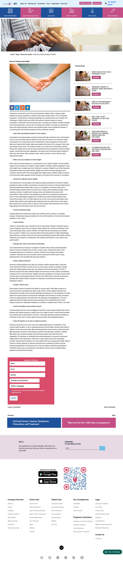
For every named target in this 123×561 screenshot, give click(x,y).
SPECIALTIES (32, 3)
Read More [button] (96, 77)
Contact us (98, 538)
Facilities (76, 507)
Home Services (77, 510)
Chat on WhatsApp (114, 552)
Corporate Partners (13, 514)
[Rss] (22, 107)
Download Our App (13, 528)
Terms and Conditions (101, 503)
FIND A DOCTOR (92, 15)
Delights (54, 521)
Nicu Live (54, 524)
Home (12, 54)
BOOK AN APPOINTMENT (10, 15)
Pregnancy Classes (57, 503)
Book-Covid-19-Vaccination (38, 514)
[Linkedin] (27, 107)
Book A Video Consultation (37, 510)
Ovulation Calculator (79, 525)
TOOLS (48, 3)
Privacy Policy (99, 510)
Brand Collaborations (36, 517)
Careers (10, 507)
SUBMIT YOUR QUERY (71, 15)
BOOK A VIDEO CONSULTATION (30, 15)
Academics (11, 524)
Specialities (76, 503)
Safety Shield (11, 517)
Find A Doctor (34, 503)
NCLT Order (98, 507)
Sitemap (32, 528)
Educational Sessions (58, 507)
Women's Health (26, 54)
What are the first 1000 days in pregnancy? (89, 422)
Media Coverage (12, 521)
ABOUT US (23, 3)
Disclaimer (98, 517)
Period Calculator (78, 528)
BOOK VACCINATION (113, 15)
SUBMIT (13, 398)
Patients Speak (56, 517)
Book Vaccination (57, 510)
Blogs (18, 54)
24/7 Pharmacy (34, 521)
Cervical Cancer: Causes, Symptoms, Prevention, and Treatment (31, 422)
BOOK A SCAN (51, 15)
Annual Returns (100, 521)
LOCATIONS (41, 3)
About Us (10, 503)
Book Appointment (35, 507)
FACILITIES (64, 3)
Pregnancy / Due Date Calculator (83, 521)
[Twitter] (17, 107)
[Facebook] (12, 107)
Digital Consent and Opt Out (103, 524)
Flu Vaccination (56, 514)
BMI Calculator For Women (81, 531)
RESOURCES (55, 3)
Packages (11, 510)
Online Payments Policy (102, 514)
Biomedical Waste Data (102, 528)
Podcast (32, 531)
